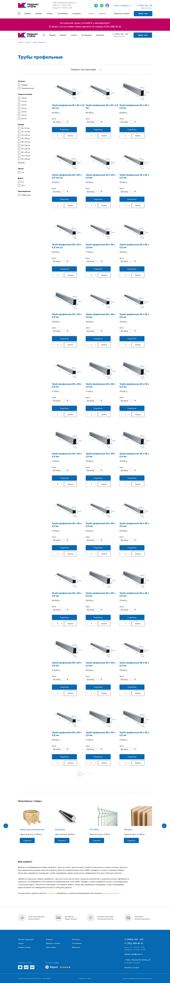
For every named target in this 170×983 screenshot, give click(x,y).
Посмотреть (52, 962)
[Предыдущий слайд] (5, 826)
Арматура (60, 829)
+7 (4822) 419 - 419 (144, 5)
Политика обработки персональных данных (137, 978)
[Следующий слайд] (164, 826)
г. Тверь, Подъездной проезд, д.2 (137, 960)
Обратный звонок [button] (146, 8)
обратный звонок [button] (111, 893)
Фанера (128, 829)
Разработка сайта (85, 978)
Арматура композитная (32, 829)
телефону (51, 893)
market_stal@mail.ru (122, 5)
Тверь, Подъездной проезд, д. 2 (65, 2)
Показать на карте (131, 967)
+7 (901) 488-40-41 (133, 943)
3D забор (94, 829)
